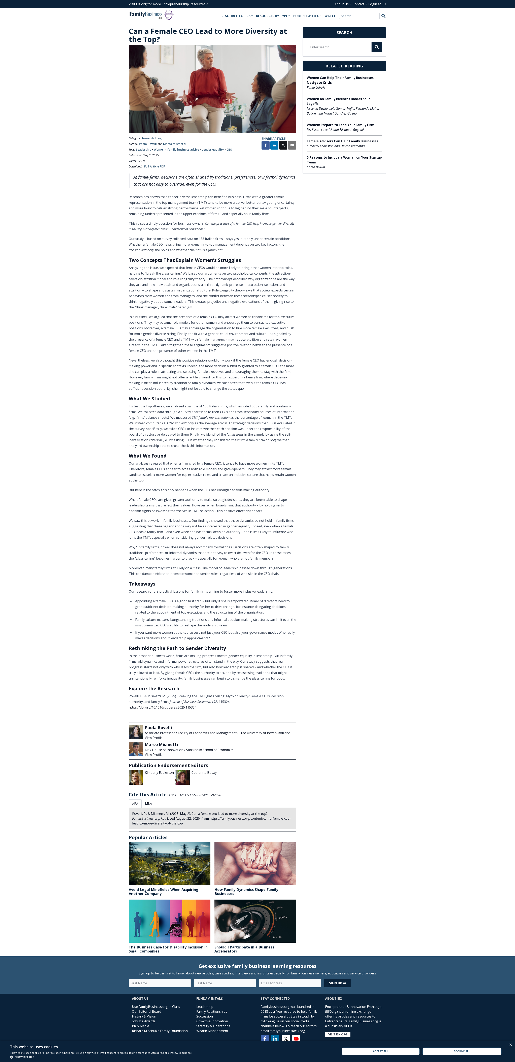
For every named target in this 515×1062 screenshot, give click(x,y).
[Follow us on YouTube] (296, 1039)
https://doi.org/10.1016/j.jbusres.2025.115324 (162, 707)
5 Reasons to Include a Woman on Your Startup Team (344, 159)
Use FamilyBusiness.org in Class (156, 1006)
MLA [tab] (148, 803)
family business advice (183, 149)
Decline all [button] (462, 1051)
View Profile (154, 738)
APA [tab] (135, 803)
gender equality (213, 149)
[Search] (383, 16)
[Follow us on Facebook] (265, 1039)
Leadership (143, 149)
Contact (358, 4)
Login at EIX (377, 4)
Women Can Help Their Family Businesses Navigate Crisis (340, 80)
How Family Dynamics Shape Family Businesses (246, 891)
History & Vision (144, 1016)
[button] (101, 1057)
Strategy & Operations (213, 1026)
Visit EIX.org (337, 1034)
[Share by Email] (292, 145)
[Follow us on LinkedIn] (275, 1039)
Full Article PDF (154, 166)
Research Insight (153, 138)
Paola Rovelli (148, 144)
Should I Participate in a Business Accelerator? (244, 949)
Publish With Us (307, 16)
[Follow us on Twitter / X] (286, 1039)
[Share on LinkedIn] (274, 145)
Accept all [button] (380, 1051)
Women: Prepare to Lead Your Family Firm (340, 125)
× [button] (510, 1045)
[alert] (257, 1051)
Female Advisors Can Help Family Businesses (342, 141)
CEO (229, 149)
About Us (342, 4)
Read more (185, 1053)
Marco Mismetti (174, 144)
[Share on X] (283, 145)
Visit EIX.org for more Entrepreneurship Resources (167, 4)
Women (159, 149)
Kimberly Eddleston (159, 772)
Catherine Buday (204, 772)
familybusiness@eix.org (287, 1031)
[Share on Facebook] (266, 145)
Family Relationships (211, 1011)
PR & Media (140, 1026)
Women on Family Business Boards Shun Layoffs (339, 101)
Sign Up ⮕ (337, 983)
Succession (204, 1016)
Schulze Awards (143, 1021)
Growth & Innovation (212, 1021)
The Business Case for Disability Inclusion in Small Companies (168, 949)
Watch (330, 16)
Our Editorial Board (146, 1011)
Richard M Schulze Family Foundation (160, 1031)
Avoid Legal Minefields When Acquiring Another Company (163, 891)
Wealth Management (212, 1031)
